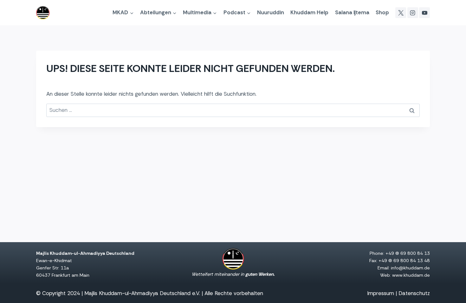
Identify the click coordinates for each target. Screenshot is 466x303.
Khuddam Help (309, 12)
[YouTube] (424, 12)
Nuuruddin (270, 12)
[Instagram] (412, 12)
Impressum (380, 293)
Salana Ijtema (352, 12)
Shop (382, 12)
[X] (400, 12)
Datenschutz (414, 293)
